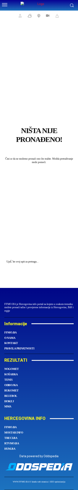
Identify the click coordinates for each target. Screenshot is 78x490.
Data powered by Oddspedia (39, 456)
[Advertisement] (39, 65)
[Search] (69, 261)
